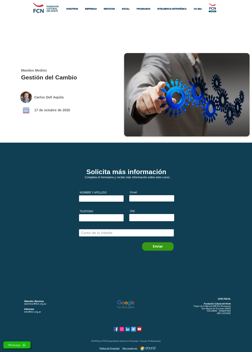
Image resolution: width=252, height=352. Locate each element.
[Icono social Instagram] (121, 329)
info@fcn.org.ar (32, 311)
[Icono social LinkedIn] (127, 329)
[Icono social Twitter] (133, 329)
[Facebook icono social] (116, 329)
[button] (72, 8)
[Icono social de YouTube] (139, 329)
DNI (132, 211)
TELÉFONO (86, 211)
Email (133, 192)
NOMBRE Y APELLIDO (93, 192)
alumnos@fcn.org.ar (35, 303)
